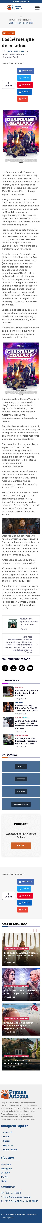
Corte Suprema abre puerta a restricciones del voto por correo (26, 741)
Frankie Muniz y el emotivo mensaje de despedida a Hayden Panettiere (19, 1025)
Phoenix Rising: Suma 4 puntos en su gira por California (26, 693)
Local (25, 735)
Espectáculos (24, 20)
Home (12, 20)
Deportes (19, 702)
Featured (19, 687)
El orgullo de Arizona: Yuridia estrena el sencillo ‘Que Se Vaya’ (21, 955)
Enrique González (16, 51)
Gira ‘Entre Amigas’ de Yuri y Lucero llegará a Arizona (20, 992)
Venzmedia (31, 1214)
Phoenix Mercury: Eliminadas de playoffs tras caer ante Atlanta (26, 708)
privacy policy (7, 1217)
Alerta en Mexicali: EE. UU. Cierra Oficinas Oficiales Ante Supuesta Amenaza (26, 724)
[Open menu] (37, 7)
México (26, 718)
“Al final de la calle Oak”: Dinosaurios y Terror (18, 1062)
